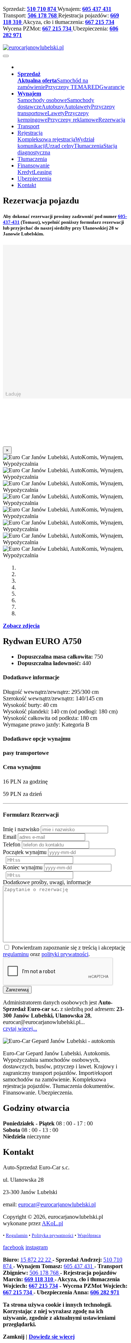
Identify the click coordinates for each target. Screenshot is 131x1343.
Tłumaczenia (88, 146)
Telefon (11, 844)
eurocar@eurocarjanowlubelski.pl (57, 1204)
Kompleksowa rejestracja (46, 139)
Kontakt (26, 185)
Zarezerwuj (17, 989)
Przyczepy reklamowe (72, 120)
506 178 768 (43, 15)
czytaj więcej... (20, 1029)
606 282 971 (104, 1292)
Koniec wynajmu (23, 867)
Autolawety (77, 107)
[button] (28, 74)
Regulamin (17, 1235)
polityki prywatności (64, 954)
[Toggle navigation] (6, 56)
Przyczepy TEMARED (72, 87)
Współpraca (89, 1235)
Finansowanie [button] (33, 165)
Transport (28, 126)
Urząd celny (60, 146)
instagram (36, 1247)
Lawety (56, 113)
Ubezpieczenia (34, 178)
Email (9, 837)
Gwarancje (111, 87)
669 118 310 (39, 1279)
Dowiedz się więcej (52, 1337)
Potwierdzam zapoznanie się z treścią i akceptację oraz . (64, 950)
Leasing (42, 172)
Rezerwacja (111, 120)
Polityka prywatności (53, 1235)
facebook (13, 1247)
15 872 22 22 (36, 1260)
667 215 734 (99, 22)
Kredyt (25, 172)
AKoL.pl (52, 1223)
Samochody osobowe (42, 100)
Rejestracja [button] (30, 133)
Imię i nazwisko (21, 829)
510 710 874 (42, 9)
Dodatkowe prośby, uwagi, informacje (47, 882)
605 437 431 (96, 9)
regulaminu (16, 954)
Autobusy (52, 107)
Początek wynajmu (25, 852)
